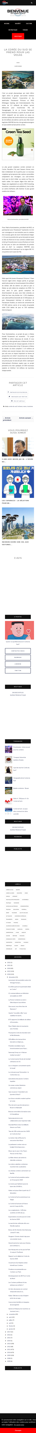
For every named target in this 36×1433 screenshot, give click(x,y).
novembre (12, 1314)
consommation (24, 906)
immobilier (9, 948)
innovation (9, 942)
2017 (8, 1332)
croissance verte (10, 939)
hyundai (8, 922)
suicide (8, 935)
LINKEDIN (18, 664)
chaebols (24, 925)
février (11, 1326)
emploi (8, 896)
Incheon (20, 406)
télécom (8, 909)
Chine (17, 932)
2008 (8, 1358)
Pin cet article (19, 401)
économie (16, 902)
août (10, 1317)
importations (21, 939)
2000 (8, 1361)
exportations (9, 932)
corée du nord (10, 893)
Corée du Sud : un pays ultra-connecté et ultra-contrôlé (20, 811)
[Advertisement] (18, 718)
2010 (8, 1352)
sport (7, 912)
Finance (16, 922)
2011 (8, 1349)
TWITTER (18, 670)
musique (26, 942)
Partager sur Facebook (18, 392)
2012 (8, 1346)
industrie (19, 893)
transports (9, 919)
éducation (16, 909)
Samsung (20, 929)
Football (24, 909)
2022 (8, 962)
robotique (9, 945)
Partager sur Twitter (19, 396)
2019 (8, 971)
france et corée (10, 929)
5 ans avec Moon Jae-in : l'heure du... (17, 460)
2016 (8, 1335)
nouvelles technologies (12, 899)
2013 (8, 1343)
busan (16, 945)
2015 (8, 1338)
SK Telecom (9, 916)
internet (14, 896)
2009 (8, 1355)
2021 (8, 965)
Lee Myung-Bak (24, 912)
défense (15, 935)
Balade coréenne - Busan (21, 788)
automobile (25, 899)
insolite (24, 932)
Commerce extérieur (20, 916)
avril (10, 1323)
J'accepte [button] (18, 1430)
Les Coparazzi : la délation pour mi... (15, 502)
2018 (8, 974)
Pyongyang (23, 948)
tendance (23, 919)
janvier (11, 1329)
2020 (8, 968)
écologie (22, 935)
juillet (10, 1320)
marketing (18, 942)
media (16, 919)
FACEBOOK (18, 657)
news (25, 406)
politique (8, 902)
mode (26, 893)
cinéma (27, 929)
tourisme (30, 406)
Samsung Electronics (12, 906)
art (16, 948)
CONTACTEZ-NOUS (18, 651)
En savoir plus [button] (19, 1425)
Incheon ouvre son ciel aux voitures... (15, 543)
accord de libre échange (13, 925)
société (18, 889)
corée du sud (13, 406)
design (22, 945)
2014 (8, 1340)
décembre (12, 977)
